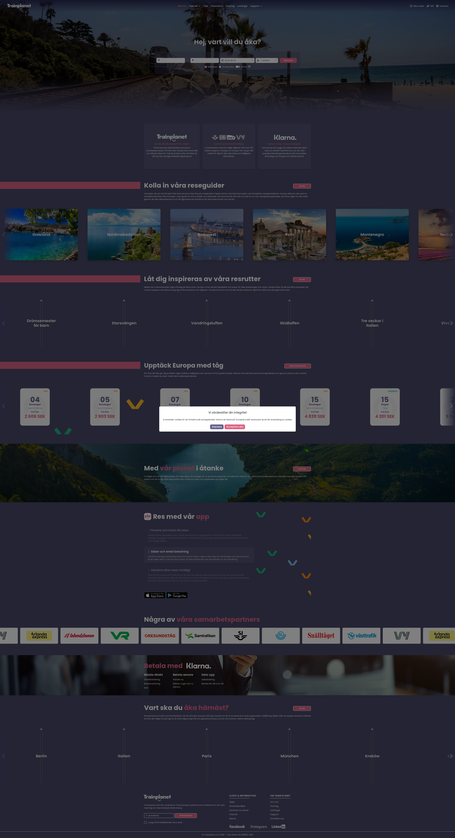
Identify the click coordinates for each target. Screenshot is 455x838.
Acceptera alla (234, 426)
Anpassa (217, 426)
